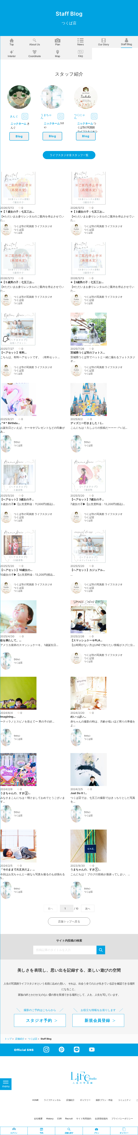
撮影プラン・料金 (104, 1100)
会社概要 (38, 1118)
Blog (19, 136)
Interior (11, 56)
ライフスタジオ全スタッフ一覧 (69, 155)
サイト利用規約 (83, 1118)
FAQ (80, 56)
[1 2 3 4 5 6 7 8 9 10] (67, 908)
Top (12, 44)
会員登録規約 (101, 1118)
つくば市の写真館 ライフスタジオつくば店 (33, 228)
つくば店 (18, 232)
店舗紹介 (70, 1100)
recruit (69, 1118)
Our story (103, 44)
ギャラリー (85, 1100)
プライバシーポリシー (122, 1118)
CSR (59, 1118)
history (50, 1118)
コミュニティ (124, 1100)
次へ (87, 908)
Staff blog (126, 44)
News (80, 44)
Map (57, 56)
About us (34, 44)
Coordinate (34, 56)
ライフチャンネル (52, 1100)
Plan (57, 44)
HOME (35, 1100)
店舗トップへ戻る (69, 921)
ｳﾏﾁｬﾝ (17, 442)
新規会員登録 (97, 1020)
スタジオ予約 (39, 1020)
